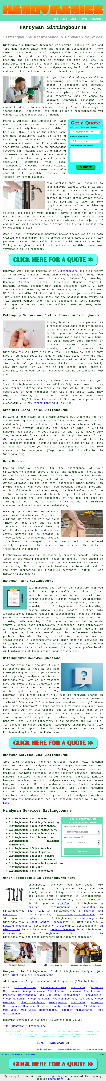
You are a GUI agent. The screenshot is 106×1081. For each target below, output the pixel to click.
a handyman (53, 67)
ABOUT (73, 19)
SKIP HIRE (36, 911)
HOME (56, 19)
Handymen (75, 991)
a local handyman (44, 647)
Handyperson (71, 995)
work (19, 213)
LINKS (64, 19)
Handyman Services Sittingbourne (37, 811)
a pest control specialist (48, 922)
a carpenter (86, 907)
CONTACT (83, 19)
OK (68, 1079)
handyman (65, 56)
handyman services (83, 640)
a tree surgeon (86, 918)
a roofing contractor (76, 914)
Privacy (100, 1055)
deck (50, 566)
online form (24, 158)
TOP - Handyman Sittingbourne (24, 1026)
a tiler (63, 903)
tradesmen (69, 99)
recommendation (85, 111)
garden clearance (62, 929)
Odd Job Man (25, 987)
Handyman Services (36, 1006)
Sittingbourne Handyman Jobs (32, 975)
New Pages (15, 1055)
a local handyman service (79, 795)
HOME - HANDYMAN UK (53, 1043)
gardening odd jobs (77, 617)
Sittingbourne (33, 234)
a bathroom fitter (80, 933)
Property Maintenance (19, 995)
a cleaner (64, 925)
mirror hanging (44, 403)
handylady (94, 88)
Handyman (59, 1006)
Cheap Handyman (34, 991)
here (6, 803)
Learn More (55, 1079)
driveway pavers (15, 933)
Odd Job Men (92, 1006)
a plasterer (35, 918)
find (15, 761)
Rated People (20, 147)
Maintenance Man (53, 987)
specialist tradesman (59, 220)
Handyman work (13, 271)
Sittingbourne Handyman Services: (28, 45)
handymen (54, 52)
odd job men (79, 293)
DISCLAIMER (95, 19)
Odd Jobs (78, 987)
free (83, 241)
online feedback (31, 249)
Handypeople (93, 995)
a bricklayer (93, 899)
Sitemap (5, 1055)
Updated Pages (29, 1055)
